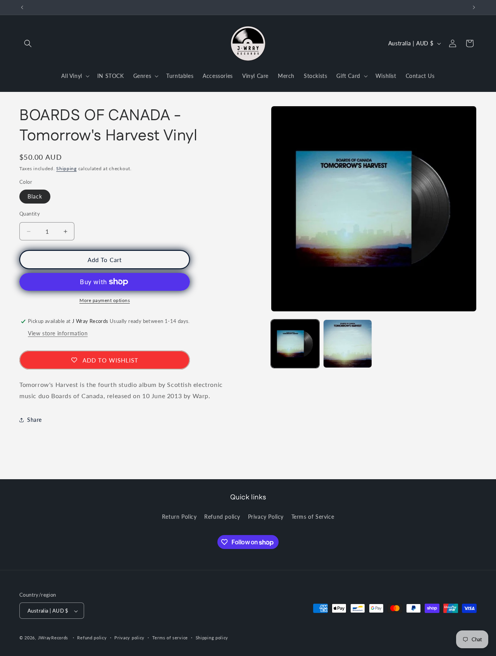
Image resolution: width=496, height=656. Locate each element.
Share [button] (34, 419)
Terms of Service (312, 516)
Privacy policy (129, 637)
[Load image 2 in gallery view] (347, 343)
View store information (58, 333)
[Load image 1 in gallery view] (295, 343)
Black (35, 196)
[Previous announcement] (22, 7)
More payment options (104, 300)
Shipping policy (212, 637)
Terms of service (170, 637)
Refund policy (222, 516)
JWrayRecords (53, 637)
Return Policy (179, 516)
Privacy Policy (266, 516)
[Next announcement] (473, 7)
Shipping (66, 168)
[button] (27, 43)
